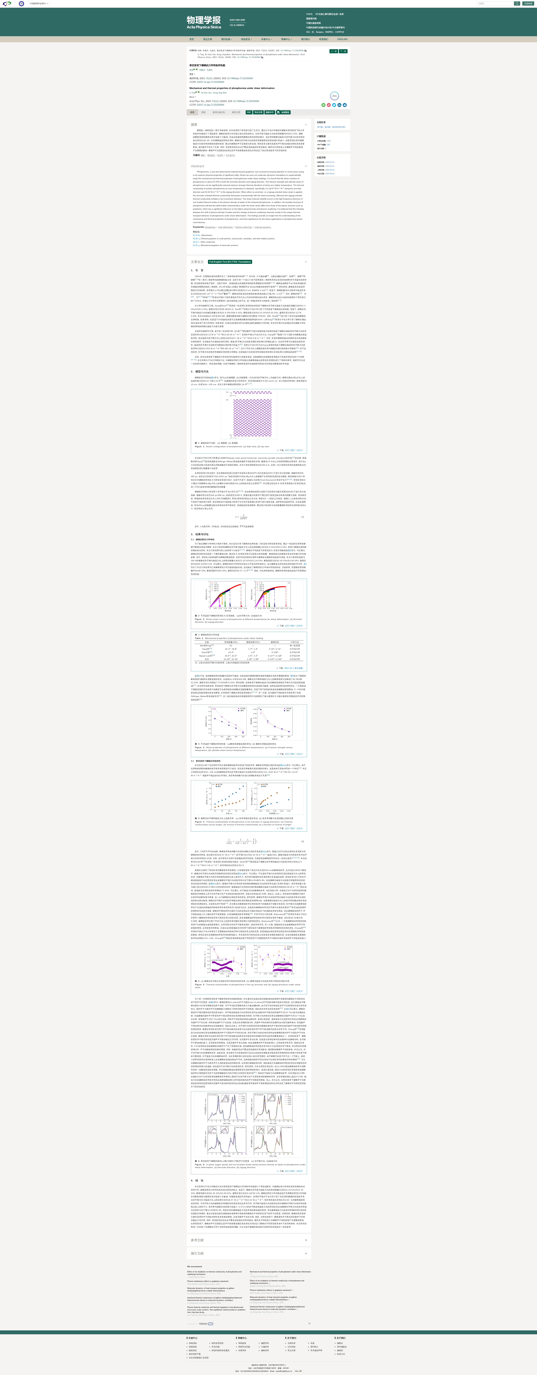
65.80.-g (196, 239)
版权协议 (193, 1350)
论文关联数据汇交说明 (199, 1358)
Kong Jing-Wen (220, 93)
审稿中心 (285, 39)
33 (243, 550)
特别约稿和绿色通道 (220, 1350)
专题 (312, 1343)
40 (260, 483)
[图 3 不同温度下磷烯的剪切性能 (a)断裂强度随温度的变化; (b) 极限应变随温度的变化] (249, 724)
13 (273, 283)
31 (192, 359)
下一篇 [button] (343, 51)
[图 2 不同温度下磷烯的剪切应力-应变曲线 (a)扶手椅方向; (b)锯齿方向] (249, 597)
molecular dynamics (263, 227)
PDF (249, 112)
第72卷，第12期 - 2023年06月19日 (331, 127)
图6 (212, 1002)
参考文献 (219, 112)
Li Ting (192, 93)
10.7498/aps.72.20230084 (292, 51)
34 (288, 479)
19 (192, 297)
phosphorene (210, 227)
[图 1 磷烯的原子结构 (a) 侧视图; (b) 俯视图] (249, 416)
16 (229, 293)
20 (199, 297)
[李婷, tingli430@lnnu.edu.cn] (194, 69)
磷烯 (203, 155)
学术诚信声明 (316, 1350)
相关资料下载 (195, 1354)
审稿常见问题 (244, 1347)
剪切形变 (211, 155)
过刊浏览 (291, 1347)
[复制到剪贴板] (305, 51)
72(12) (209, 78)
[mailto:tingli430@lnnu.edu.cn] (197, 69)
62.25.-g (196, 245)
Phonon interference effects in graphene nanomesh (208, 1281)
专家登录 (242, 1350)
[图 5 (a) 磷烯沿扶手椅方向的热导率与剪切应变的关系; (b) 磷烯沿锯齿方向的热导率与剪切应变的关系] (249, 962)
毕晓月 (202, 70)
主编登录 (265, 1347)
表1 (305, 564)
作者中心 (265, 39)
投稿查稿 (193, 1347)
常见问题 (216, 1347)
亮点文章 (207, 39)
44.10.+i (196, 242)
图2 (289, 550)
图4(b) (264, 851)
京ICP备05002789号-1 (277, 1365)
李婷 (191, 70)
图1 (213, 377)
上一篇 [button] (334, 51)
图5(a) (240, 873)
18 (301, 293)
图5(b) (214, 884)
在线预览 (285, 112)
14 (276, 286)
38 (204, 461)
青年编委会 (342, 1347)
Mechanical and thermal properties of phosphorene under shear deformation (280, 1272)
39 (291, 479)
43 (268, 775)
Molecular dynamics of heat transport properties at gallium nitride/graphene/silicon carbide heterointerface (210, 1289)
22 (280, 315)
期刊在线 (225, 39)
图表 (204, 112)
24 (209, 297)
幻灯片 (300, 450)
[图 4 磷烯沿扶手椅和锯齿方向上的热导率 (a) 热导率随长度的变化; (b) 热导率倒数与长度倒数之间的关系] (249, 799)
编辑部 (340, 1350)
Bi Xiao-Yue (206, 93)
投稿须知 (193, 1343)
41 (201, 699)
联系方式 (341, 1354)
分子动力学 (230, 155)
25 (211, 297)
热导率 (220, 155)
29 (297, 348)
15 (267, 290)
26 (241, 330)
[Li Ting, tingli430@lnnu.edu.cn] (196, 92)
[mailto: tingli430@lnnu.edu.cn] (199, 92)
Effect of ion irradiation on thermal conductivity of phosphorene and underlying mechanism (214, 1273)
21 (242, 308)
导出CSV (288, 668)
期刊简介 (305, 39)
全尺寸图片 (290, 450)
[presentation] (196, 487)
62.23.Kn (196, 235)
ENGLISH (342, 39)
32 (210, 648)
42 (300, 768)
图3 (292, 676)
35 (195, 359)
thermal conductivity (243, 227)
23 (202, 297)
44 (204, 861)
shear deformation (225, 227)
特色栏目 (245, 39)
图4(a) (283, 765)
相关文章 (236, 112)
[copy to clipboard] (262, 57)
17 (283, 293)
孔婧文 (210, 70)
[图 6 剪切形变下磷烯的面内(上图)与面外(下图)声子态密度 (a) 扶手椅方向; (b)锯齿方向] (249, 1126)
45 (298, 1059)
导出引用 (258, 112)
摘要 (192, 112)
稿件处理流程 (217, 1343)
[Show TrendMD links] (309, 1323)
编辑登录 (265, 1350)
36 (221, 380)
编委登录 (265, 1343)
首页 (191, 39)
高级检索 (528, 3)
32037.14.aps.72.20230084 (210, 82)
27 (276, 334)
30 (300, 351)
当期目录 (291, 1343)
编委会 (340, 1343)
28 (241, 344)
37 (293, 457)
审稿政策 (242, 1343)
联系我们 (323, 39)
